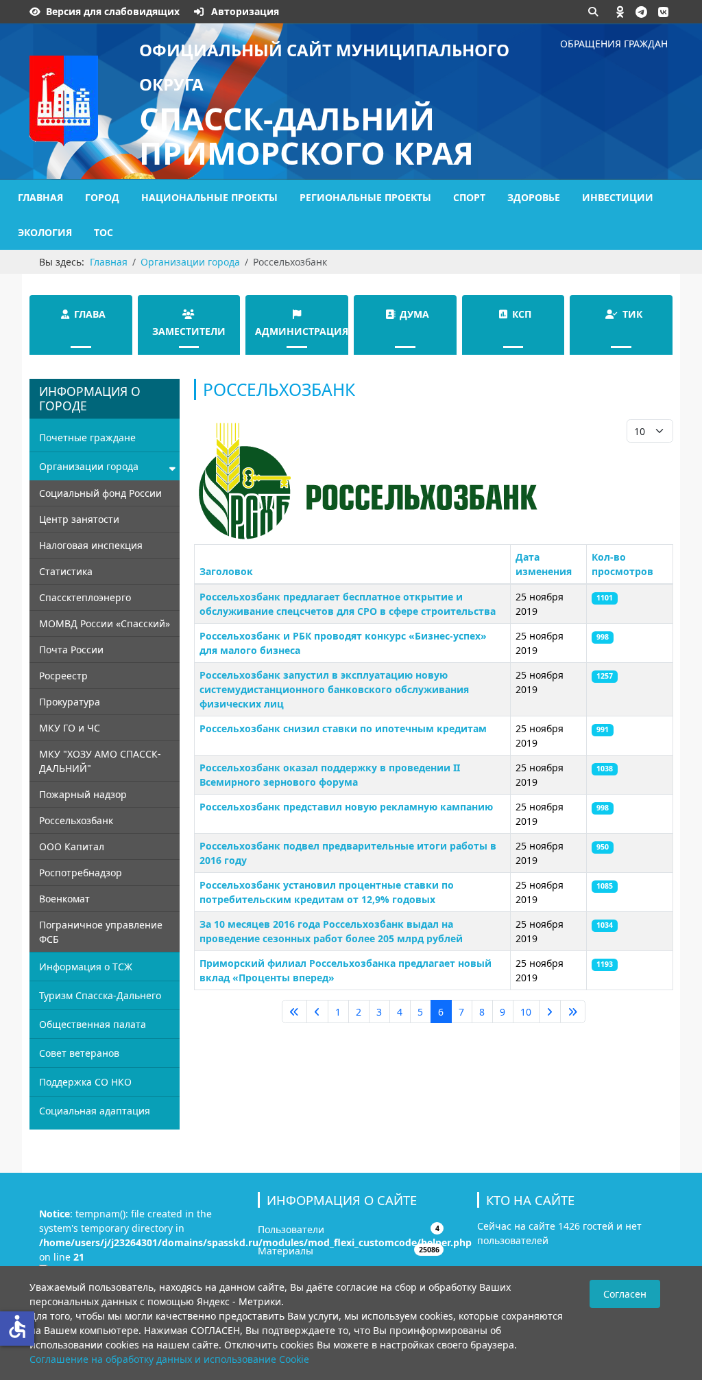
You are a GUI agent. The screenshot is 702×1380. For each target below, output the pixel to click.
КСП (521, 313)
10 (525, 1011)
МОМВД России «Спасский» (104, 623)
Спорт (469, 197)
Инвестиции (617, 197)
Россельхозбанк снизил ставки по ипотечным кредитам (343, 728)
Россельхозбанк (76, 820)
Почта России (71, 649)
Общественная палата (92, 1024)
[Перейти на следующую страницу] (550, 1011)
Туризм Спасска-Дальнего (100, 995)
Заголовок (226, 571)
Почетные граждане (87, 437)
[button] (620, 11)
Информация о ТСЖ (85, 966)
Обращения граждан (614, 43)
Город (102, 197)
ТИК (632, 313)
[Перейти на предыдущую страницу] (317, 1011)
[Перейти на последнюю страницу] (572, 1011)
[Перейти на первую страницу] (294, 1011)
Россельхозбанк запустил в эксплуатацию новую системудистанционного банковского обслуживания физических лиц (334, 689)
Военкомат (64, 898)
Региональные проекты (365, 197)
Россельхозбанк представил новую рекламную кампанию (346, 806)
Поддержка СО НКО (85, 1081)
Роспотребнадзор (80, 872)
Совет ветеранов (79, 1053)
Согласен (624, 1293)
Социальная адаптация (94, 1110)
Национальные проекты (209, 197)
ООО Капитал (71, 846)
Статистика (66, 571)
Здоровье (533, 197)
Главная (40, 197)
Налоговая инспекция (91, 545)
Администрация (301, 331)
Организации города (88, 466)
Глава (90, 313)
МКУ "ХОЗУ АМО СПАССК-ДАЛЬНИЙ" (100, 761)
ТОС (103, 232)
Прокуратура (69, 701)
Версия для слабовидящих (113, 11)
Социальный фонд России (100, 493)
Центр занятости (79, 519)
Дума (414, 313)
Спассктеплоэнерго (85, 597)
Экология (45, 232)
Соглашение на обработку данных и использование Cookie (169, 1359)
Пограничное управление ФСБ (100, 932)
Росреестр (63, 675)
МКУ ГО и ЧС (69, 727)
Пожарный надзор (83, 794)
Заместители (189, 331)
